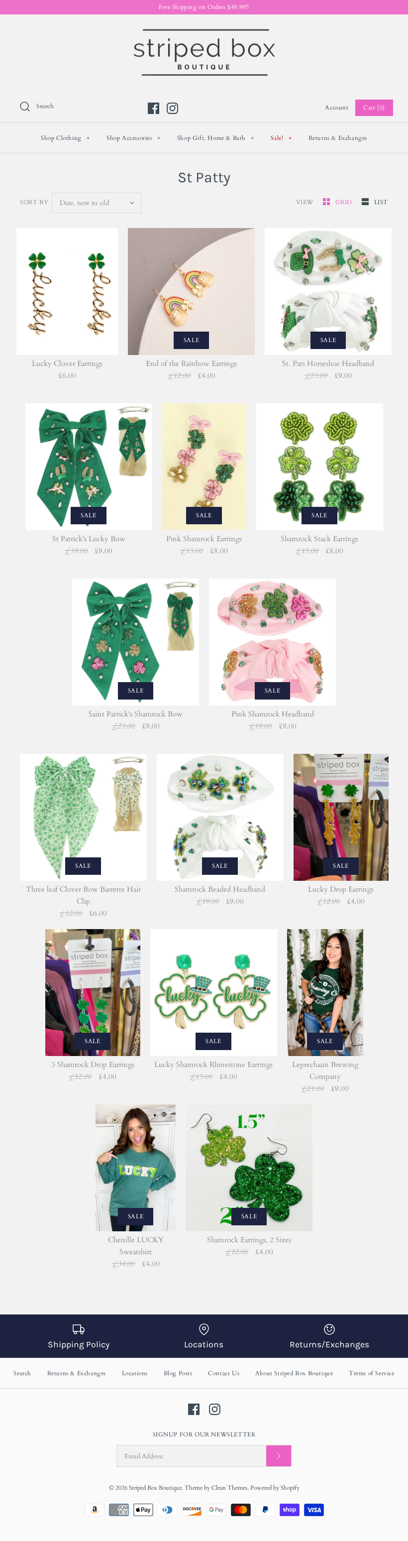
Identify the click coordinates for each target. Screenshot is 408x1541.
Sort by (34, 202)
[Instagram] (172, 108)
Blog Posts (178, 1373)
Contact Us (223, 1373)
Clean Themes (229, 1488)
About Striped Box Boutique (294, 1373)
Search (22, 1373)
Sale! (281, 138)
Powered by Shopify (275, 1488)
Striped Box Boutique (155, 1488)
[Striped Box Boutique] (204, 30)
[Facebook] (153, 108)
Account (336, 108)
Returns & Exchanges (337, 138)
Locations (135, 1373)
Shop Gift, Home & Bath (215, 138)
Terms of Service (372, 1373)
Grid (344, 202)
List (381, 202)
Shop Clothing (65, 138)
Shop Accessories (133, 138)
